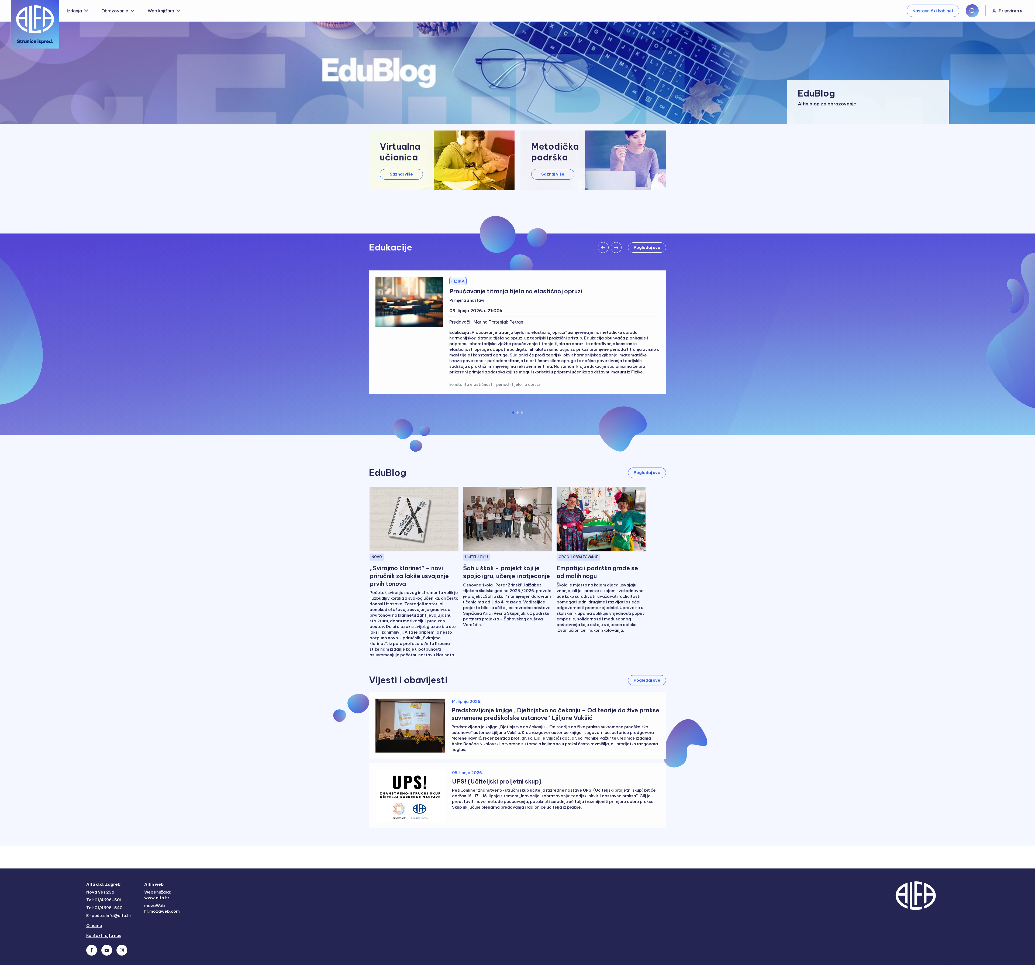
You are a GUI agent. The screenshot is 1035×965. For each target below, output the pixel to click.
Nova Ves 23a (100, 892)
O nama (94, 925)
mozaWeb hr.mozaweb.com (162, 908)
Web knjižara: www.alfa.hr (157, 895)
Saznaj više (401, 174)
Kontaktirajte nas (103, 935)
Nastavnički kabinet (933, 10)
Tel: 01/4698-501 (103, 899)
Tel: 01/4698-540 (104, 907)
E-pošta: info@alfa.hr (108, 915)
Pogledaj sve (647, 247)
